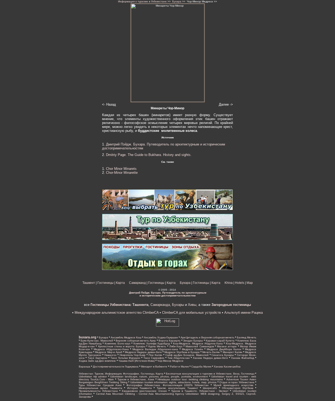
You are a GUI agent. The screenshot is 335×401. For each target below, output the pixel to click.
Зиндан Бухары (193, 340)
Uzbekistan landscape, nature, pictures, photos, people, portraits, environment (159, 376)
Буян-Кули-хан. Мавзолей (97, 340)
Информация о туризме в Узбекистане (142, 1)
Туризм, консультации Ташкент (177, 388)
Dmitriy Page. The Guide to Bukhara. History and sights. (149, 155)
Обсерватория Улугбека (237, 388)
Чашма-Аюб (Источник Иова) (137, 360)
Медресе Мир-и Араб (108, 352)
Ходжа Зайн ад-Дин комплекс (97, 360)
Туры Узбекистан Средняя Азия (100, 385)
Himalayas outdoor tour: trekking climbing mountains (190, 379)
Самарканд (137, 283)
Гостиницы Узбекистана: (111, 305)
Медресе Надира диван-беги (143, 352)
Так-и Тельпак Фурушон (125, 357)
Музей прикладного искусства (233, 385)
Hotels (239, 283)
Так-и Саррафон (153, 357)
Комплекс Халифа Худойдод (151, 343)
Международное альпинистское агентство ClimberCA (117, 313)
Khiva (229, 283)
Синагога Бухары (222, 355)
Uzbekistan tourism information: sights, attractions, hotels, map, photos (173, 382)
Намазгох (110, 355)
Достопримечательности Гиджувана (115, 366)
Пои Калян (155, 355)
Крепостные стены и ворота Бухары (121, 346)
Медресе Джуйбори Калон (224, 349)
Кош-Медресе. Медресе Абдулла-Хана (198, 343)
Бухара (176, 1)
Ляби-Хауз (175, 346)
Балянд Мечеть (246, 337)
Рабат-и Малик (179, 366)
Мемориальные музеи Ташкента (100, 388)
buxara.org (87, 337)
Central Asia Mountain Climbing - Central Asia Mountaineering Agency (140, 393)
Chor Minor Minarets (121, 169)
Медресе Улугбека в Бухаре (182, 352)
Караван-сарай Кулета (220, 340)
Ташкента (139, 305)
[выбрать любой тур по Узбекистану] (167, 209)
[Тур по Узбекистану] (167, 239)
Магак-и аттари (227, 346)
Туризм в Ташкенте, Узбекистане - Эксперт (200, 390)
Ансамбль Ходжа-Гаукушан (161, 337)
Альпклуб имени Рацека (243, 313)
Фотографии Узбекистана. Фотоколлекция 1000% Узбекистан (167, 385)
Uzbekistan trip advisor (93, 376)
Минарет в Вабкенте (154, 366)
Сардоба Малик (201, 366)
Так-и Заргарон (97, 357)
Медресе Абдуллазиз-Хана (111, 349)
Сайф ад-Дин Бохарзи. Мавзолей (187, 355)
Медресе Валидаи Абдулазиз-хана (155, 349)
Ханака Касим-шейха (227, 366)
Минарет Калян (232, 352)
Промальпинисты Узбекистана (98, 390)
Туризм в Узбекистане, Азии (136, 379)
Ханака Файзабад (242, 357)
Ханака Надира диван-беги (210, 357)
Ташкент (88, 283)
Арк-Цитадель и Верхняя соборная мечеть (207, 337)
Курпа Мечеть (157, 346)
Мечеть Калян (211, 352)
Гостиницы (105, 283)
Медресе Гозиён (192, 349)
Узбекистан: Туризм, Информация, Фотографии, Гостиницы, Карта (121, 373)
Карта (120, 283)
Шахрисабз (210, 388)
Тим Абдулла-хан (179, 357)
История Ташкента (139, 388)
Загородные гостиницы (231, 305)
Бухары (178, 305)
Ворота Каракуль (169, 340)
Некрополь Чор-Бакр (133, 355)
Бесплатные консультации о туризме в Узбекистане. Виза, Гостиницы (210, 373)
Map (250, 283)
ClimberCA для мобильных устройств (191, 313)
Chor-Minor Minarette (122, 173)
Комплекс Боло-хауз (117, 343)
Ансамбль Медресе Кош (126, 337)
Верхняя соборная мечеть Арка (136, 340)
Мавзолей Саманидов (200, 346)
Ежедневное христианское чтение (144, 390)
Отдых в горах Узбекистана (236, 382)
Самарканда (160, 305)
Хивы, (192, 305)
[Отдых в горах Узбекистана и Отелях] (167, 269)
